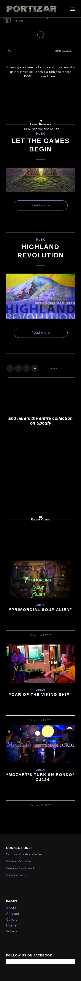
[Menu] (72, 9)
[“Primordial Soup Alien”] (40, 579)
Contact (12, 914)
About (11, 908)
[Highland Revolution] (40, 296)
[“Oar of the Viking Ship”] (40, 664)
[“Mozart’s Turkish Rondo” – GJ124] (40, 744)
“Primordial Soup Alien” (40, 609)
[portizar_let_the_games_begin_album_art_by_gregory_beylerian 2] (40, 180)
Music (40, 133)
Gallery (11, 919)
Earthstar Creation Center (24, 854)
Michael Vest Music (19, 861)
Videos (40, 605)
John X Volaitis (16, 875)
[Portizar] (33, 8)
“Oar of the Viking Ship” (40, 694)
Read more (40, 205)
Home (11, 925)
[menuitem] (72, 9)
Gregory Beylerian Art (21, 868)
